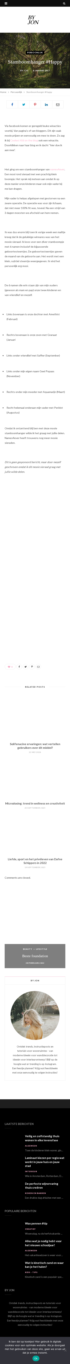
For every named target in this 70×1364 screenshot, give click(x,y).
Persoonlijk (35, 52)
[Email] (58, 104)
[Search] (64, 3)
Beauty (27, 949)
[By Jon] (35, 19)
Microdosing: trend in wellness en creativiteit (35, 803)
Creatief (30, 1229)
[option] (35, 932)
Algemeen (31, 1146)
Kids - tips (31, 1272)
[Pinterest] (35, 104)
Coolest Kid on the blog (24, 140)
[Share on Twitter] (23, 104)
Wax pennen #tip (36, 1223)
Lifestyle (41, 949)
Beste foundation (35, 956)
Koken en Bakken (35, 1193)
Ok (36, 1358)
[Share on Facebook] (12, 104)
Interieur (31, 1171)
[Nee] (65, 1350)
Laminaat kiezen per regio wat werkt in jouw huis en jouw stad (44, 1162)
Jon (26, 70)
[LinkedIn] (46, 104)
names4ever (57, 169)
